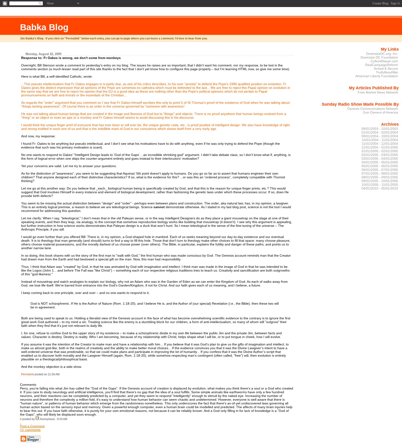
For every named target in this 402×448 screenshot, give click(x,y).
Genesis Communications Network (372, 108)
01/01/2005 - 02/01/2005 (380, 151)
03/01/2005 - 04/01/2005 (380, 158)
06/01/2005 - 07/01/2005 (380, 170)
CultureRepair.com (384, 61)
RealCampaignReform (381, 65)
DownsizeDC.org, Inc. (382, 53)
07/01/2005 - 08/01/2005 (380, 173)
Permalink (27, 374)
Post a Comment (32, 426)
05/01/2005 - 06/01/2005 (380, 166)
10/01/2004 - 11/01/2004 (380, 140)
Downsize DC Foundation (379, 57)
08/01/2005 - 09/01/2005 (380, 177)
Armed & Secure (386, 68)
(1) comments (30, 430)
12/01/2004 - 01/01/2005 (380, 147)
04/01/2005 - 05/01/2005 (380, 162)
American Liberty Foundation (376, 76)
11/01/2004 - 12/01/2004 (380, 143)
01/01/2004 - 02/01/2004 (380, 132)
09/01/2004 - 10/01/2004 (380, 136)
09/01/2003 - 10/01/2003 (380, 129)
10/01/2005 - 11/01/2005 (380, 184)
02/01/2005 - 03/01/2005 (380, 155)
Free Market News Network (378, 92)
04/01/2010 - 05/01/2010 (380, 188)
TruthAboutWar (387, 72)
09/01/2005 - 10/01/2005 (380, 181)
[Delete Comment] (20, 422)
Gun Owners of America (380, 112)
